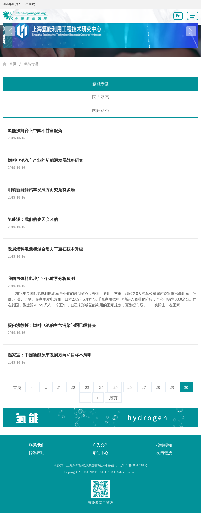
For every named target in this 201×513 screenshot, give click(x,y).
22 (73, 387)
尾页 (113, 398)
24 (101, 387)
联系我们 (37, 445)
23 (87, 387)
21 (59, 387)
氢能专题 (31, 64)
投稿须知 (164, 445)
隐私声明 (37, 453)
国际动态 (100, 110)
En (178, 16)
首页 (12, 64)
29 (172, 387)
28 (158, 387)
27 (144, 387)
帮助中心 (100, 453)
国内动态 (100, 97)
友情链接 (164, 453)
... (45, 387)
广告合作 (100, 445)
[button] (191, 31)
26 (129, 387)
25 (115, 387)
